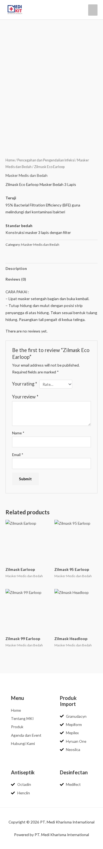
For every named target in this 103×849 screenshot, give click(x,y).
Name (18, 433)
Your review (25, 396)
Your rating (24, 383)
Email (17, 454)
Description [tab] (16, 268)
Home (10, 160)
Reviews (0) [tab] (15, 279)
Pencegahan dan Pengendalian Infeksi (46, 160)
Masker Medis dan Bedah (26, 175)
